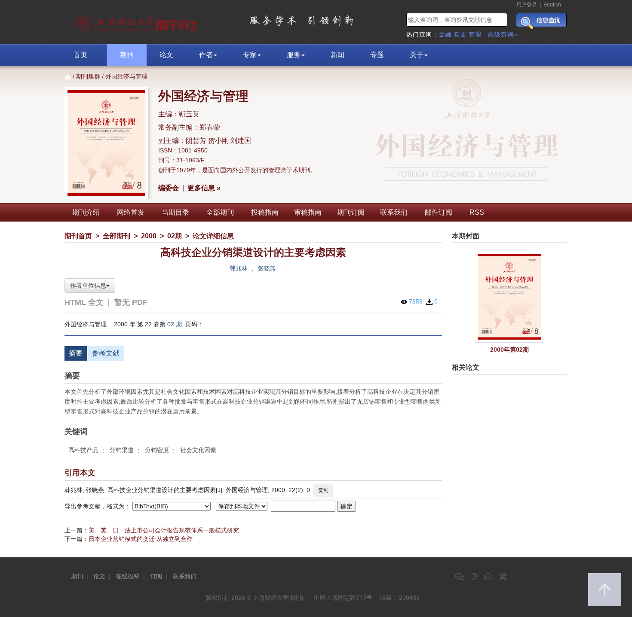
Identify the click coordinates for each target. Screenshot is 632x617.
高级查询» (503, 34)
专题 (377, 54)
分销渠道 (122, 450)
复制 (323, 490)
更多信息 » (204, 187)
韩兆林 (239, 268)
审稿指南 (308, 212)
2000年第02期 (509, 349)
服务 (294, 54)
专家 (250, 54)
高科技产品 (83, 450)
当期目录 (175, 212)
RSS (476, 212)
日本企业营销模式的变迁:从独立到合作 (141, 538)
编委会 (168, 187)
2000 (148, 236)
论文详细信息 (213, 236)
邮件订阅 (438, 212)
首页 (80, 54)
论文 (166, 54)
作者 (206, 54)
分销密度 (157, 450)
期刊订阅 (351, 212)
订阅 (156, 576)
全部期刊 (220, 212)
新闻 (337, 54)
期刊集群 (88, 76)
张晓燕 (267, 268)
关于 (416, 54)
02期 (174, 236)
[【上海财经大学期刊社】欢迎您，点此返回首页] (137, 21)
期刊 (127, 54)
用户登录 (526, 5)
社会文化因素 (198, 450)
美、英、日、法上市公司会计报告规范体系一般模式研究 (164, 530)
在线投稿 (128, 576)
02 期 (174, 324)
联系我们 (394, 212)
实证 (460, 34)
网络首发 (130, 212)
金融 (445, 34)
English (552, 5)
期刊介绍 (86, 212)
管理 (475, 34)
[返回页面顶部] (604, 589)
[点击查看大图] (510, 297)
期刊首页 (78, 236)
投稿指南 (265, 212)
